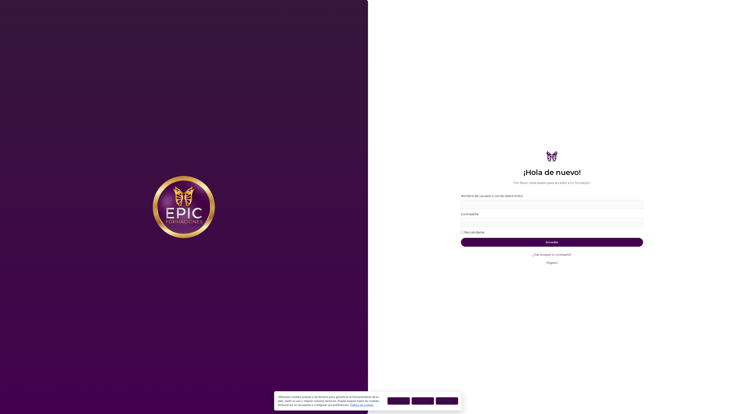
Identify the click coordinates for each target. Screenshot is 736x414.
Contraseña (469, 214)
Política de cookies (361, 405)
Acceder (552, 242)
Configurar (447, 400)
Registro (552, 262)
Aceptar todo (398, 400)
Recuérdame (474, 232)
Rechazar (423, 400)
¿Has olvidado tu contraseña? (552, 254)
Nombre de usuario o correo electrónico (492, 196)
